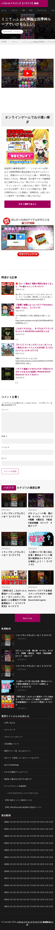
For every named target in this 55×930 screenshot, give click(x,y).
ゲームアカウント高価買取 (15, 786)
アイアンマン (42, 10)
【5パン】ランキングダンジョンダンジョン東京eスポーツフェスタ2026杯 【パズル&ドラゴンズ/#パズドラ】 (34, 348)
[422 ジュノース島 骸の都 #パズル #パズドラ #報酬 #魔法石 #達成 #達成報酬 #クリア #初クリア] (7, 655)
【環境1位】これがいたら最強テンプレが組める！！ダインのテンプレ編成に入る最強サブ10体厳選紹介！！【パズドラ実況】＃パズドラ (14, 599)
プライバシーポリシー (13, 737)
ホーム (3, 10)
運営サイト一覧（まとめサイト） (18, 751)
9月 (38, 829)
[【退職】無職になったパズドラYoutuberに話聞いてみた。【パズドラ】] (7, 309)
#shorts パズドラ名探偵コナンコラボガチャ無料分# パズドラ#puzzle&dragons (40, 595)
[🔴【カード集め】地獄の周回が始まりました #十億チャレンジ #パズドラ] (7, 288)
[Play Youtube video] (27, 73)
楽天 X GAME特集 (11, 765)
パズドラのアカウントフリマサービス (22, 793)
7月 (31, 822)
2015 (6, 892)
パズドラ (14, 10)
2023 (6, 843)
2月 (14, 822)
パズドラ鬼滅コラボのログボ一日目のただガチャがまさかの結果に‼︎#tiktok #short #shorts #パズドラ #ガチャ (34, 372)
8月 (34, 822)
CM (23, 10)
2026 (6, 822)
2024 (6, 836)
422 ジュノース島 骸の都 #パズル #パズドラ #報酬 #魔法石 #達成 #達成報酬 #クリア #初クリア (41, 519)
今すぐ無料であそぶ (27, 204)
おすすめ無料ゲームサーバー (16, 772)
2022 (6, 850)
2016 (6, 885)
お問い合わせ (9, 723)
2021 (6, 857)
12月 (51, 829)
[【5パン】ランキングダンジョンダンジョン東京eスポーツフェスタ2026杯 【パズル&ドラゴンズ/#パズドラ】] (7, 349)
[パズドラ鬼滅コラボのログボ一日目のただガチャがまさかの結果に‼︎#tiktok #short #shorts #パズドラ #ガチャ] (7, 374)
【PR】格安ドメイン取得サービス (18, 800)
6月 (28, 822)
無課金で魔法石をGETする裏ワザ (18, 779)
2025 (6, 829)
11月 (47, 829)
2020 (6, 864)
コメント (5, 410)
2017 (6, 878)
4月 (21, 822)
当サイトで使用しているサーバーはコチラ (21, 758)
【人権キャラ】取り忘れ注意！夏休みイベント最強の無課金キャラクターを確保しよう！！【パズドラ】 (40, 558)
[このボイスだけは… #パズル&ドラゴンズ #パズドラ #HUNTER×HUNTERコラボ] (7, 333)
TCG (30, 10)
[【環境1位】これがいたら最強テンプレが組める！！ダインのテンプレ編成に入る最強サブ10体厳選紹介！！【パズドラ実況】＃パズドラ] (7, 701)
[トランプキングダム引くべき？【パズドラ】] (7, 640)
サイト (4, 458)
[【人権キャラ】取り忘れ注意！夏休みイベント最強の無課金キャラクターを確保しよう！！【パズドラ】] (7, 686)
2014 (6, 900)
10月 (42, 829)
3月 (17, 822)
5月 (24, 822)
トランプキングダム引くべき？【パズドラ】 (13, 515)
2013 (6, 907)
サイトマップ (9, 730)
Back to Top (27, 618)
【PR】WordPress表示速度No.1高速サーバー (22, 807)
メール (5, 447)
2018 (6, 871)
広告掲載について (11, 744)
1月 (11, 822)
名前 (4, 436)
